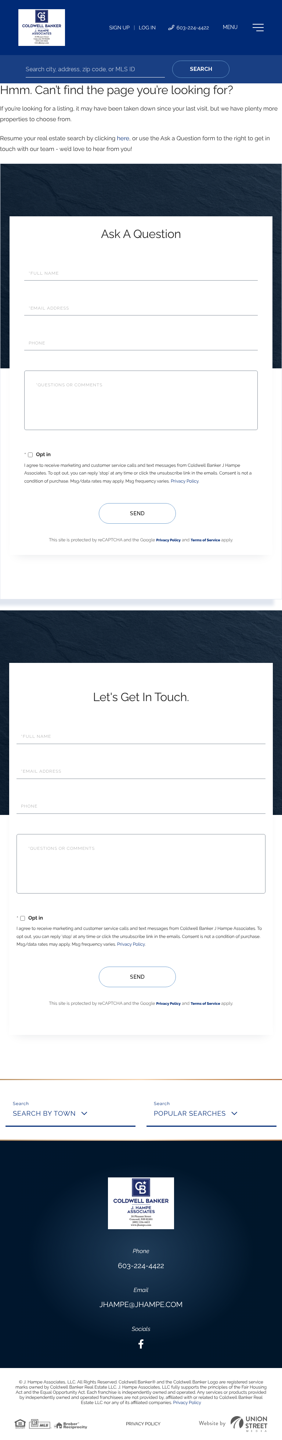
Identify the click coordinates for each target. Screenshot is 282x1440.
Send (137, 513)
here (123, 138)
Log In (147, 28)
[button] (200, 69)
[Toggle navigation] (243, 27)
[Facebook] (141, 1344)
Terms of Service (205, 540)
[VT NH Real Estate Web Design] (233, 1424)
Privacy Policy (184, 481)
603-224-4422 (192, 28)
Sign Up (119, 28)
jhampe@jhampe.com (141, 1304)
